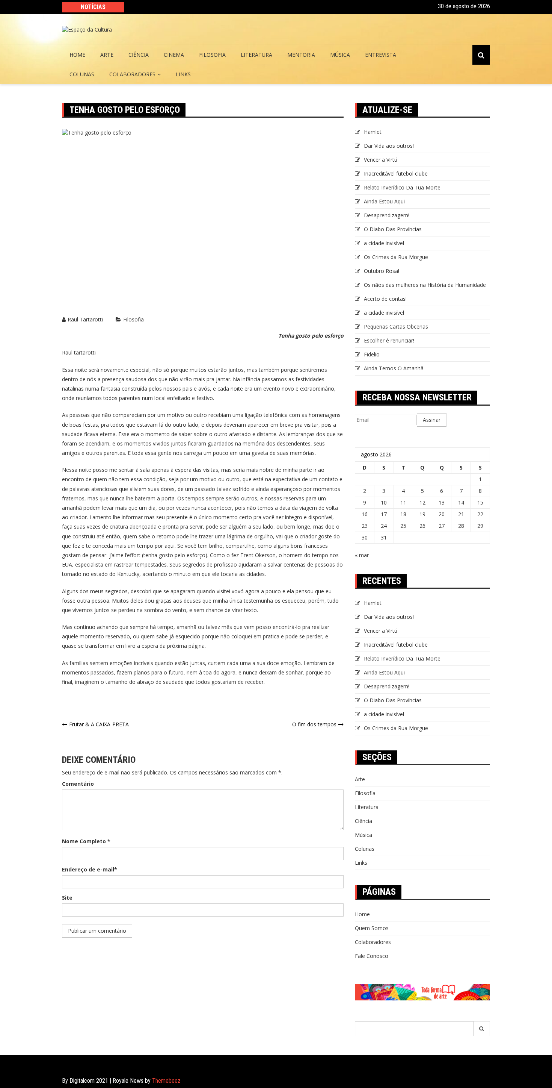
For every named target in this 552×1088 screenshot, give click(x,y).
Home (77, 54)
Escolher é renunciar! (389, 340)
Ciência (138, 54)
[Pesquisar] (482, 1028)
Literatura (256, 54)
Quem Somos (372, 928)
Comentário (78, 783)
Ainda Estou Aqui (384, 201)
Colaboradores (132, 74)
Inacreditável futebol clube (396, 173)
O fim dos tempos (314, 724)
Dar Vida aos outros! (389, 145)
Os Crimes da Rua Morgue (396, 257)
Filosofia (212, 54)
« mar (362, 555)
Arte (106, 54)
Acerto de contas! (385, 298)
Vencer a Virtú (380, 159)
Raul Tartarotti (85, 319)
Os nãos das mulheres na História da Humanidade (425, 284)
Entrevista (380, 54)
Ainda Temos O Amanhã (394, 368)
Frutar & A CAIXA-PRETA (99, 724)
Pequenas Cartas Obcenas (396, 326)
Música (340, 54)
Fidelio (372, 354)
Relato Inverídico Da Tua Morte (402, 187)
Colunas (81, 74)
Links (183, 74)
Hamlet (373, 131)
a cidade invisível (384, 243)
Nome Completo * (86, 841)
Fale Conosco (371, 955)
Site (67, 897)
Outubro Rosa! (381, 270)
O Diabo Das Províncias (393, 229)
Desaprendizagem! (386, 215)
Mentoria (301, 54)
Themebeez (166, 1080)
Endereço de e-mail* (89, 869)
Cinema (174, 54)
